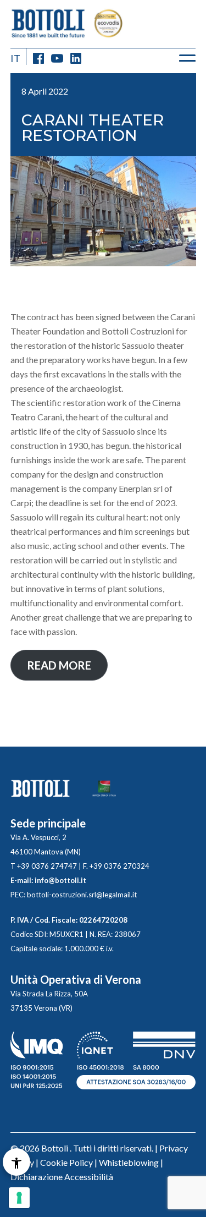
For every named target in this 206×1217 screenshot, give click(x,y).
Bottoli (54, 1148)
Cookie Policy (66, 1162)
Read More (59, 665)
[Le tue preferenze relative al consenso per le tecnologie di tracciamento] (19, 1197)
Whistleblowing (129, 1162)
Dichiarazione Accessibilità (61, 1176)
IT (15, 58)
